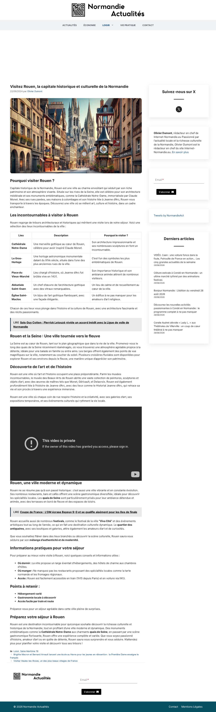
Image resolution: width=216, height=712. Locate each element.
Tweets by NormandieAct (169, 215)
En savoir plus (180, 152)
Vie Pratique (128, 25)
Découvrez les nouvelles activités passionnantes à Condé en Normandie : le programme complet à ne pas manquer (177, 308)
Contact (148, 25)
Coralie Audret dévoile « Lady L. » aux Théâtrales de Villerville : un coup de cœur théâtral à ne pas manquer (177, 326)
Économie (90, 25)
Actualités (69, 25)
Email (159, 180)
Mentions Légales (191, 706)
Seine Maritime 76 (29, 651)
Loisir (106, 25)
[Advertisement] (108, 55)
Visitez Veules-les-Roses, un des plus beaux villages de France (45, 661)
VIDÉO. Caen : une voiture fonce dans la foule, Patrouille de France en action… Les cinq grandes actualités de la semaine (177, 259)
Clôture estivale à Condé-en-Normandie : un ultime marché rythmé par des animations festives (178, 276)
